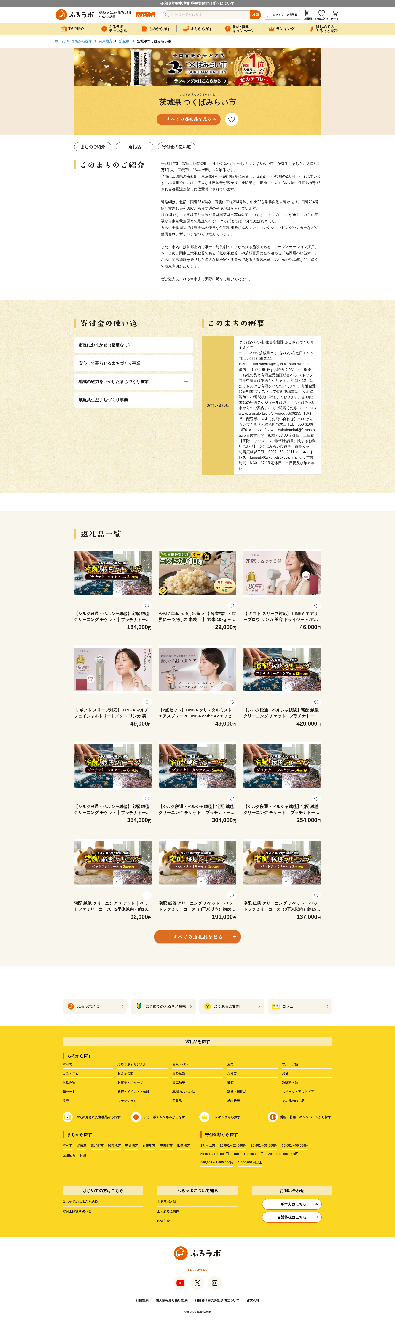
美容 (66, 1101)
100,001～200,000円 (248, 1154)
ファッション (127, 1101)
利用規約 (142, 1300)
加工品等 (178, 1082)
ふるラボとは (166, 1201)
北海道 (81, 1145)
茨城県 (124, 41)
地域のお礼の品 (183, 1091)
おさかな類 (125, 1073)
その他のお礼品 (293, 1101)
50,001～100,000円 (214, 1154)
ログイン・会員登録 (285, 14)
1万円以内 (207, 1145)
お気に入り (321, 18)
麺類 (230, 1082)
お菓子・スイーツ (130, 1082)
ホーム (60, 41)
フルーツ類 (290, 1064)
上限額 (308, 18)
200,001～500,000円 (283, 1154)
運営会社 (253, 1300)
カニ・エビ (71, 1073)
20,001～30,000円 (264, 1145)
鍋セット (69, 1091)
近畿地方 (149, 1145)
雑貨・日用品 (236, 1091)
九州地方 (69, 1155)
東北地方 (97, 1145)
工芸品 (177, 1101)
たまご (232, 1073)
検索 (255, 15)
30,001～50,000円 (295, 1145)
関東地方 (105, 41)
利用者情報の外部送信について (217, 1300)
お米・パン (180, 1064)
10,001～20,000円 (233, 1145)
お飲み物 (69, 1082)
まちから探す (82, 41)
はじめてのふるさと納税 (80, 1201)
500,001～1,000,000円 (216, 1162)
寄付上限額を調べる (77, 1211)
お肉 (230, 1064)
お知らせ (163, 1221)
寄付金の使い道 (176, 146)
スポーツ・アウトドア (298, 1091)
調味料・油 (290, 1082)
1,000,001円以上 (250, 1162)
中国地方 (166, 1145)
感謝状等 (233, 1101)
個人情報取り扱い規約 (172, 1300)
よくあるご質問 (168, 1211)
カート (335, 18)
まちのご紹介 (92, 146)
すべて (67, 1064)
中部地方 (131, 1145)
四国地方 (183, 1145)
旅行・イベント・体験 (133, 1091)
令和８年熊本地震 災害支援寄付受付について (197, 3)
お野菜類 (178, 1073)
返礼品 (134, 146)
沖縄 (83, 1155)
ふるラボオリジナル (131, 1064)
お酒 (285, 1073)
